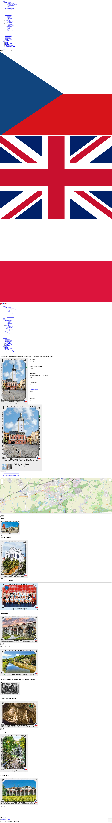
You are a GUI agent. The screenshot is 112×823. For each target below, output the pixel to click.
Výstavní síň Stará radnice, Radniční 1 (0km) (11, 473)
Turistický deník (10, 24)
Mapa (4, 12)
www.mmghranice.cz (34, 389)
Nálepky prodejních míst (12, 30)
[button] (2, 480)
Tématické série (10, 21)
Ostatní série (9, 22)
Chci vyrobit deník (10, 11)
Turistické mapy (10, 27)
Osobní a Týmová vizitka (12, 4)
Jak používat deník (10, 3)
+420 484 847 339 (3, 814)
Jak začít (4, 1)
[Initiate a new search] (110, 480)
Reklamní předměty (11, 29)
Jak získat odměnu (10, 5)
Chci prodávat (10, 9)
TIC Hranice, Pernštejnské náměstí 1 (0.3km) (11, 475)
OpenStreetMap (108, 512)
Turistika (9, 16)
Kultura (8, 17)
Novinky (4, 31)
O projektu (5, 32)
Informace (5, 41)
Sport (8, 19)
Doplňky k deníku (10, 25)
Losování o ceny (10, 7)
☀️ (1, 51)
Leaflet (104, 512)
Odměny (9, 6)
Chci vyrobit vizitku (11, 10)
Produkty (4, 14)
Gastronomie (9, 18)
